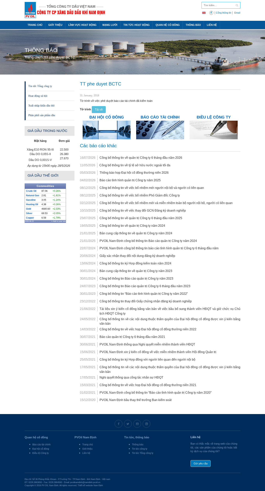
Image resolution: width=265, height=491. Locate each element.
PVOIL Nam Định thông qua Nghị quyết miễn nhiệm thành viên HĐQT (147, 344)
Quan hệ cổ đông (168, 25)
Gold (28, 209)
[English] (204, 12)
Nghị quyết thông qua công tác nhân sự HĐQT (131, 377)
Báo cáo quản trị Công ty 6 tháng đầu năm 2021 (132, 336)
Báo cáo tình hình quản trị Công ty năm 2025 (130, 180)
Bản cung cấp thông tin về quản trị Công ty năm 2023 (136, 271)
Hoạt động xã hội (37, 95)
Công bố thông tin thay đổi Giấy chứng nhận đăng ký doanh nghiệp (146, 301)
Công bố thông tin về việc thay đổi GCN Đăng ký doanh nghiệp (143, 210)
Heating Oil (32, 204)
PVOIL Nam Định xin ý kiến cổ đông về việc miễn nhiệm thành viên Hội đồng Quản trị (158, 352)
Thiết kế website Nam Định (90, 485)
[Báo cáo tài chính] (160, 129)
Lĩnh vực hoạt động (82, 25)
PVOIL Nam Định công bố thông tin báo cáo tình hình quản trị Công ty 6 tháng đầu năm (159, 248)
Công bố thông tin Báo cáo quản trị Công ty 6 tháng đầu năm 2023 (145, 286)
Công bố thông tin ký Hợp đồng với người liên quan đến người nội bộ (147, 359)
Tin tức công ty (139, 448)
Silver (29, 213)
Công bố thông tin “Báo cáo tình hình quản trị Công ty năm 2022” (144, 293)
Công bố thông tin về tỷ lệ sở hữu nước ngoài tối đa (134, 165)
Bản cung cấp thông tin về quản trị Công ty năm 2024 (136, 233)
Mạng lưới (109, 25)
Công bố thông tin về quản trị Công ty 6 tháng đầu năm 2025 (141, 218)
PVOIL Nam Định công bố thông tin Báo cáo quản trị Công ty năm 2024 (148, 240)
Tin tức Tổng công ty (40, 86)
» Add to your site (58, 221)
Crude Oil (31, 191)
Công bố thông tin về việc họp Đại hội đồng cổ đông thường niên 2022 (148, 329)
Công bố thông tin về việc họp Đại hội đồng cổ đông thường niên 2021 (148, 385)
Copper (30, 217)
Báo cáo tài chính (41, 444)
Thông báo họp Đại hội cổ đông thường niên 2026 (134, 172)
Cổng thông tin (223, 12)
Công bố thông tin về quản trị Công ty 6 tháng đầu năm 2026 (141, 157)
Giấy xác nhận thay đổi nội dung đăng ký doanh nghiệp (137, 255)
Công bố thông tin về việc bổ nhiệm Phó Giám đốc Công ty (140, 195)
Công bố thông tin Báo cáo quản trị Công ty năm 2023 (136, 278)
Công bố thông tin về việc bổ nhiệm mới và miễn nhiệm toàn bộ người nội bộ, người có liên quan (166, 203)
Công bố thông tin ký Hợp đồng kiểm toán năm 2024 (135, 263)
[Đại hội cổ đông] (107, 129)
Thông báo (193, 25)
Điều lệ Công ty (40, 453)
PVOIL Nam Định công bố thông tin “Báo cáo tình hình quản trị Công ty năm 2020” (155, 392)
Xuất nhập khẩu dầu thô (41, 105)
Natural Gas (32, 195)
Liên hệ (212, 25)
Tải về (99, 109)
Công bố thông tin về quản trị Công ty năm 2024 (132, 225)
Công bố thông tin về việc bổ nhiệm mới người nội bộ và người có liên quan (152, 187)
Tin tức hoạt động (136, 25)
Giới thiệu (55, 25)
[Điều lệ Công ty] (213, 129)
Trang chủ (35, 25)
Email (237, 12)
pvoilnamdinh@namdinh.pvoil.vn (85, 482)
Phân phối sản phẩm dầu (41, 115)
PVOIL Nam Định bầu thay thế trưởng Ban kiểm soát (135, 400)
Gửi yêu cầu (201, 463)
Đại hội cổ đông (40, 448)
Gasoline (31, 200)
